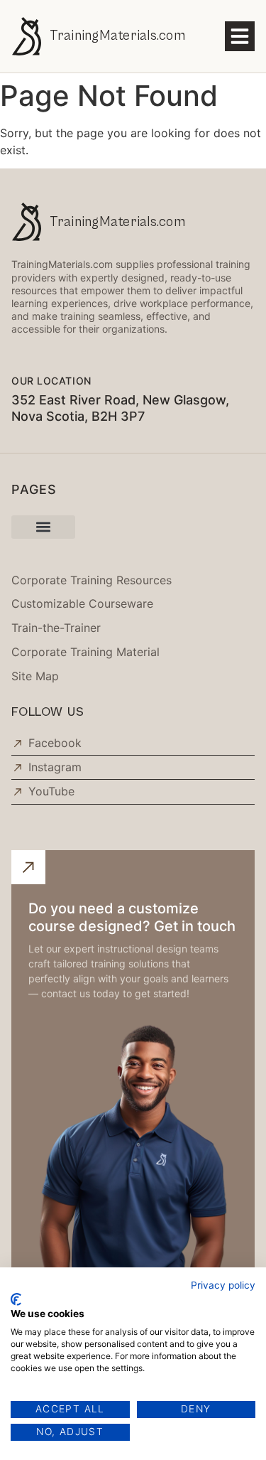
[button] (240, 36)
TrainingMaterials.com (117, 35)
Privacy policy (223, 1285)
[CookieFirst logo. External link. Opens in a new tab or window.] (16, 1299)
